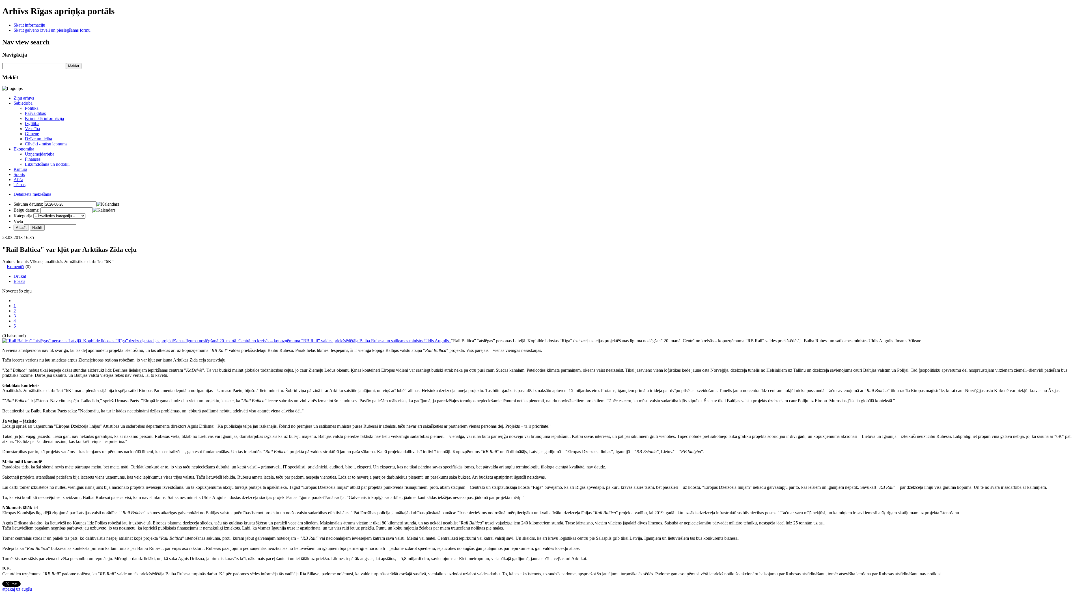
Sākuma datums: (28, 204)
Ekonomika (24, 149)
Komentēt (15, 266)
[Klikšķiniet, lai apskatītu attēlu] (226, 340)
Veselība (32, 128)
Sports (19, 174)
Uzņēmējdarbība (39, 154)
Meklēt (73, 66)
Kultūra (20, 169)
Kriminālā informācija (44, 118)
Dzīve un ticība (38, 138)
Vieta (18, 221)
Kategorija (23, 215)
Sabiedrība (23, 103)
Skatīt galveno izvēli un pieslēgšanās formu (52, 30)
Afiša (18, 179)
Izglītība (32, 123)
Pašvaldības (35, 113)
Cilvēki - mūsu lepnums (46, 143)
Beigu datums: (26, 210)
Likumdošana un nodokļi (47, 164)
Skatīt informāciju (29, 25)
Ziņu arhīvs (24, 98)
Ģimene (32, 133)
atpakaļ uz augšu (17, 589)
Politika (31, 108)
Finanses (32, 159)
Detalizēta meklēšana (32, 194)
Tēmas (19, 184)
